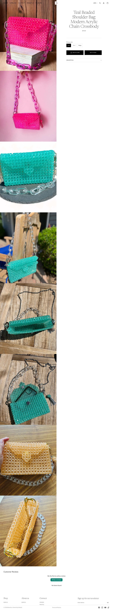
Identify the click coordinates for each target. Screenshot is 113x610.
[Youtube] (105, 607)
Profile (42, 604)
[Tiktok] (108, 607)
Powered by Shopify (17, 607)
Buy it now (93, 52)
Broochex (10, 607)
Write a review (56, 580)
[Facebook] (99, 607)
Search (6, 602)
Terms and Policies (56, 607)
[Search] (100, 3)
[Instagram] (102, 607)
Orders (42, 602)
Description (69, 60)
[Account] (104, 3)
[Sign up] (107, 603)
